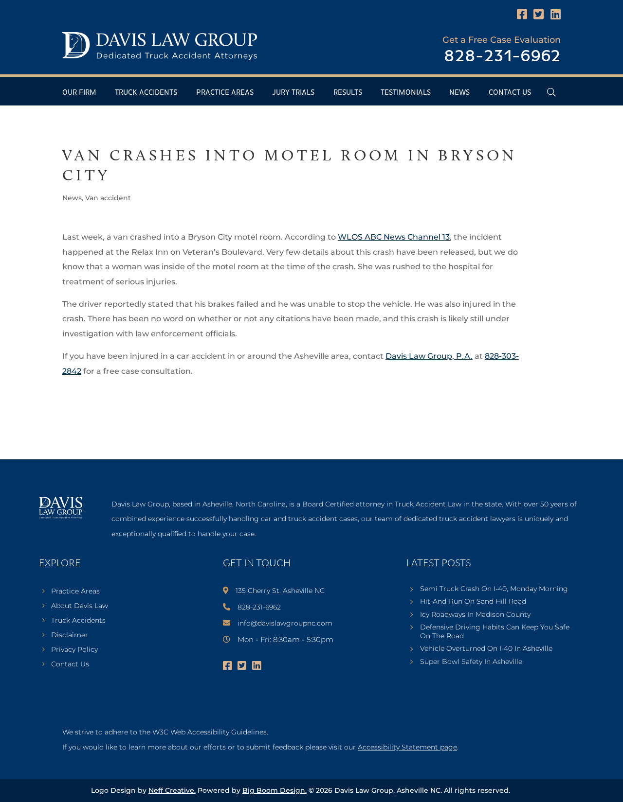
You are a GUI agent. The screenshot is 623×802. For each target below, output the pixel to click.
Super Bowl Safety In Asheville (471, 661)
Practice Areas (225, 92)
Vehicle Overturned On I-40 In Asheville (486, 648)
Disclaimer (69, 635)
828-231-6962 (502, 56)
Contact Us (510, 92)
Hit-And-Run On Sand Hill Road (473, 601)
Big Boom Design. (274, 790)
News (459, 92)
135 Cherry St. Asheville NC (280, 590)
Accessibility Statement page (407, 747)
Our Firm (79, 92)
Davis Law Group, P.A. (429, 356)
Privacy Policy (74, 650)
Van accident (108, 197)
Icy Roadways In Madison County (475, 614)
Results (347, 92)
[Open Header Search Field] (551, 92)
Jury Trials (293, 92)
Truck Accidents (146, 92)
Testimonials (406, 92)
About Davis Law (79, 606)
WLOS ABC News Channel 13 (394, 237)
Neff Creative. (172, 790)
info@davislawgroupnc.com (285, 623)
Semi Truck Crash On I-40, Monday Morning (494, 588)
